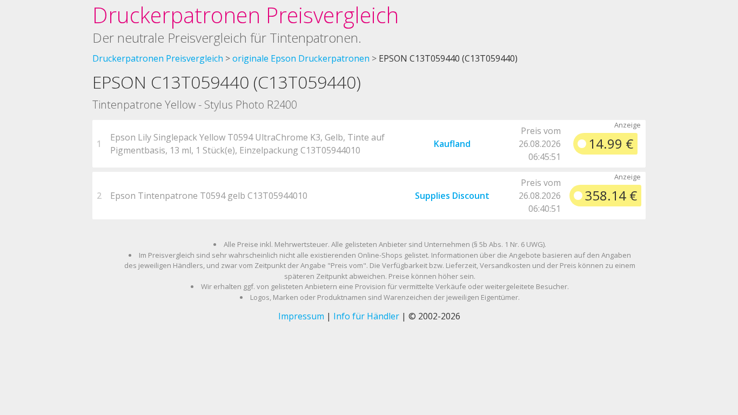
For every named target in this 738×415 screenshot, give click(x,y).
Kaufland (452, 144)
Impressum (301, 316)
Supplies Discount (452, 196)
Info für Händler (366, 316)
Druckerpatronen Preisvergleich (245, 15)
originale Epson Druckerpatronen (301, 58)
